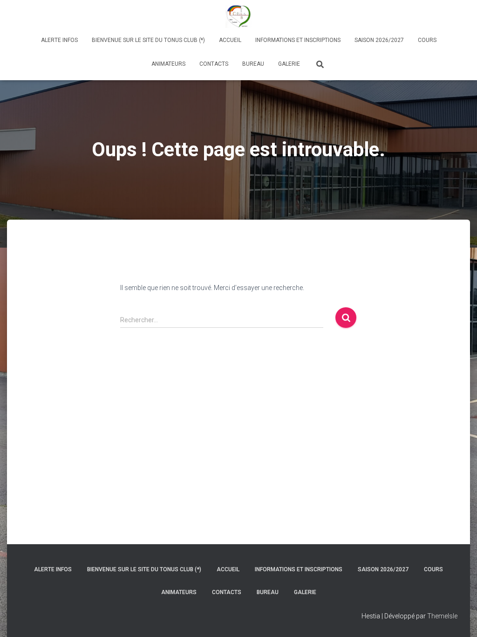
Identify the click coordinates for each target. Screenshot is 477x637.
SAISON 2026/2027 (379, 40)
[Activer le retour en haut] (458, 618)
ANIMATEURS (168, 64)
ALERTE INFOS (59, 40)
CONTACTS (213, 64)
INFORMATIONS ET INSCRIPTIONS (298, 40)
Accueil (230, 40)
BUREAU (253, 64)
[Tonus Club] (238, 16)
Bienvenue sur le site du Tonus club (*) (148, 40)
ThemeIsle (442, 616)
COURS (427, 40)
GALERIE (289, 64)
